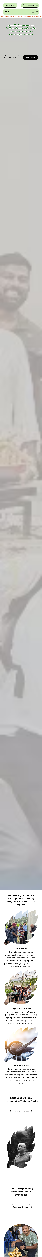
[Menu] (33, 12)
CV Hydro (9, 12)
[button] (37, 12)
